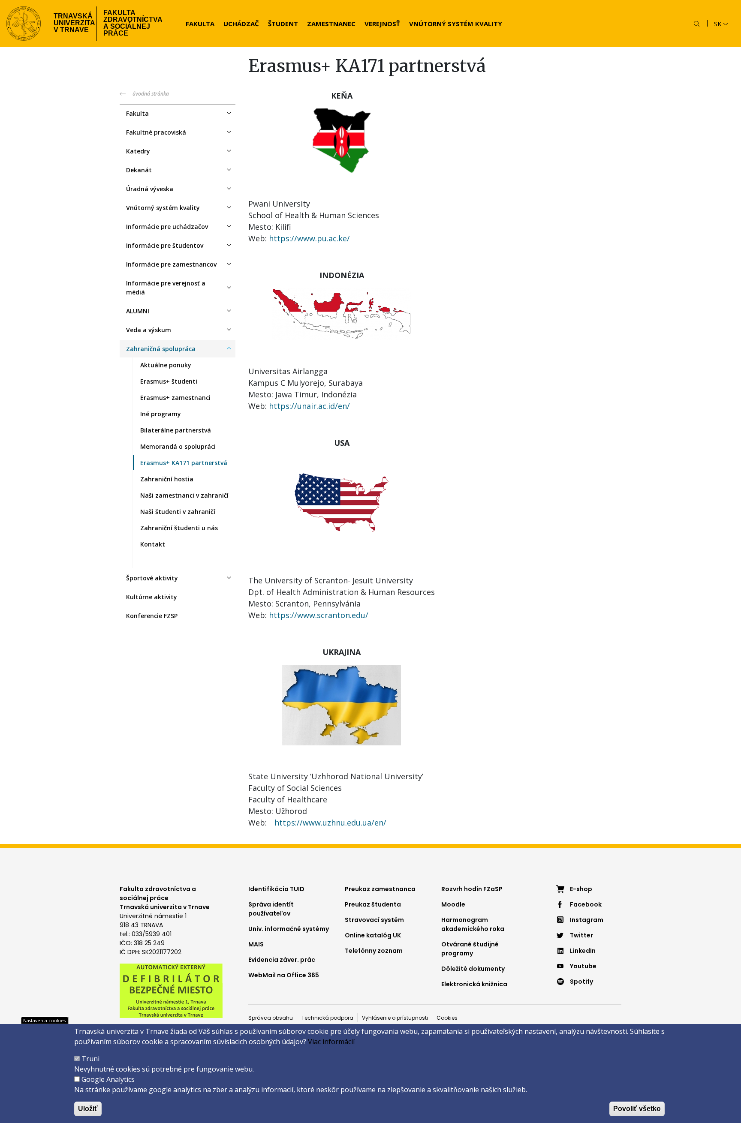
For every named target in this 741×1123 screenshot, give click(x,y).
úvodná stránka (151, 93)
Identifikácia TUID (276, 889)
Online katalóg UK (373, 935)
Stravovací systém (374, 920)
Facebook (586, 904)
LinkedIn (583, 950)
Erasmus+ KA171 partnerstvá (183, 463)
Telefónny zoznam (374, 950)
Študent (283, 23)
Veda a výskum (148, 330)
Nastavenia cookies (44, 1020)
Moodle (453, 904)
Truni (90, 1058)
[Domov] (23, 23)
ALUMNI (137, 311)
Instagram (586, 920)
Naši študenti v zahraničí (177, 511)
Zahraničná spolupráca (161, 349)
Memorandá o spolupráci (178, 446)
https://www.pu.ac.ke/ (309, 238)
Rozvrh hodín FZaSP (472, 889)
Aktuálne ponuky (165, 365)
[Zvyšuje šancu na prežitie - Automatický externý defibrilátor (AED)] (171, 990)
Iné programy (160, 414)
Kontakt (152, 544)
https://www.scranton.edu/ (318, 615)
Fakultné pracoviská (156, 132)
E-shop (581, 889)
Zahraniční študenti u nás (179, 528)
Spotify (581, 981)
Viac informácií (331, 1041)
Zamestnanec (331, 23)
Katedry (138, 151)
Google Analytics (108, 1079)
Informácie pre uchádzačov (167, 226)
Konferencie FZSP (152, 616)
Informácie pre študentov (164, 245)
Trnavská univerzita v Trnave (72, 22)
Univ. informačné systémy (288, 929)
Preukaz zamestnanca (380, 889)
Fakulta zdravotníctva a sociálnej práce (133, 23)
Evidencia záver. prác (281, 959)
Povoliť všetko (637, 1108)
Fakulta (200, 23)
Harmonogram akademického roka (472, 924)
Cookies (447, 1017)
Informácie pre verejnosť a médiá (165, 287)
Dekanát (139, 170)
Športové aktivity (152, 578)
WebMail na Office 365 (283, 975)
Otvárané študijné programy (470, 949)
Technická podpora (327, 1017)
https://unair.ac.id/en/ (309, 406)
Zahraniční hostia (166, 479)
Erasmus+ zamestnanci (175, 397)
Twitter (581, 935)
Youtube (583, 966)
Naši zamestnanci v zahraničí (184, 495)
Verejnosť (382, 23)
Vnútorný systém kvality (455, 23)
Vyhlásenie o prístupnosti (395, 1017)
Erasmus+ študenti (168, 381)
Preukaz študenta (373, 904)
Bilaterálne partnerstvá (175, 430)
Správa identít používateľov (271, 909)
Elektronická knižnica (474, 984)
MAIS (256, 944)
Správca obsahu (270, 1017)
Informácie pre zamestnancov (171, 264)
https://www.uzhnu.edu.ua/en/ (330, 822)
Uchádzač (241, 23)
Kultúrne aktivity (151, 597)
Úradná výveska (149, 189)
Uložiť (88, 1108)
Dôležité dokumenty (473, 968)
